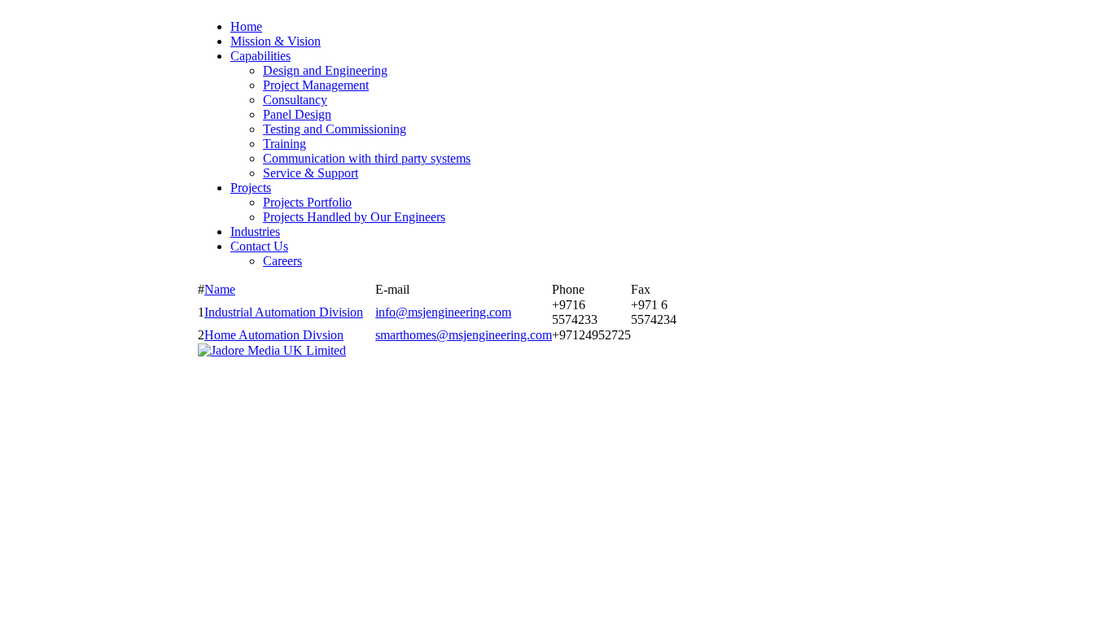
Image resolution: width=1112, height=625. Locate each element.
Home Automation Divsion (274, 335)
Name (219, 289)
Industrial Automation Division (283, 312)
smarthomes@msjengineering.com (463, 335)
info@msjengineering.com (443, 312)
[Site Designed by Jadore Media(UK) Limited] (272, 350)
